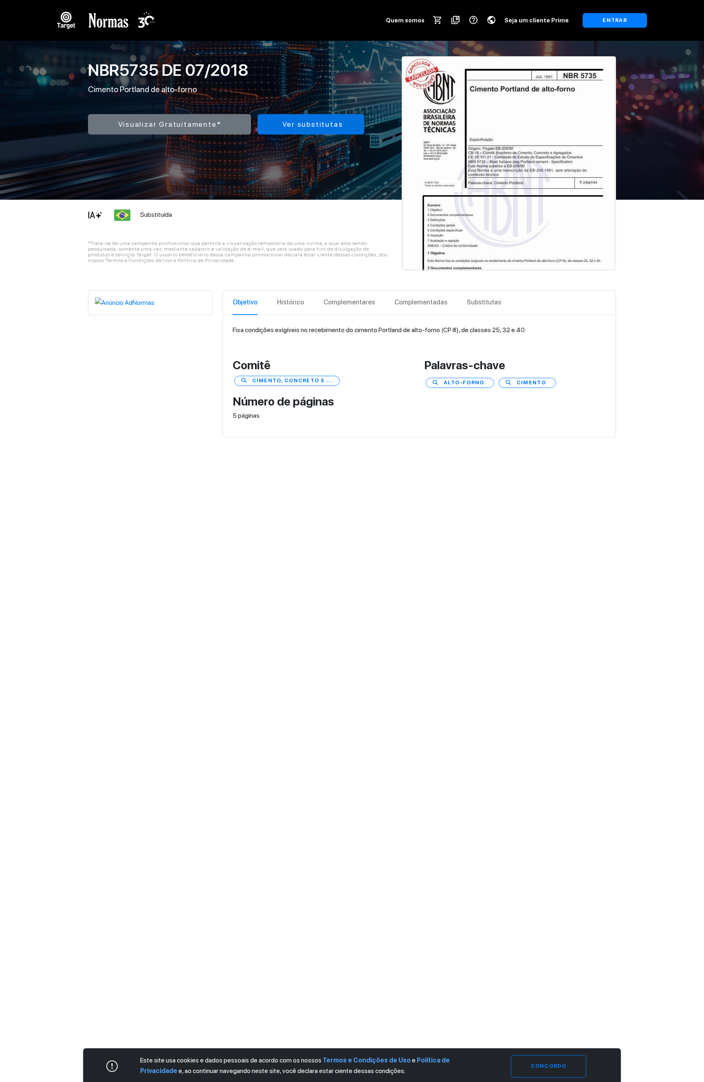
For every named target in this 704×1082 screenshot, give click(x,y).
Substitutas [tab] (484, 302)
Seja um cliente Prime (536, 20)
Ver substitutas (312, 124)
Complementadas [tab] (420, 302)
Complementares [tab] (349, 302)
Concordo (548, 1066)
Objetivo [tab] (245, 302)
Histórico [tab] (290, 302)
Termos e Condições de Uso (367, 1060)
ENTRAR (615, 20)
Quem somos (405, 20)
